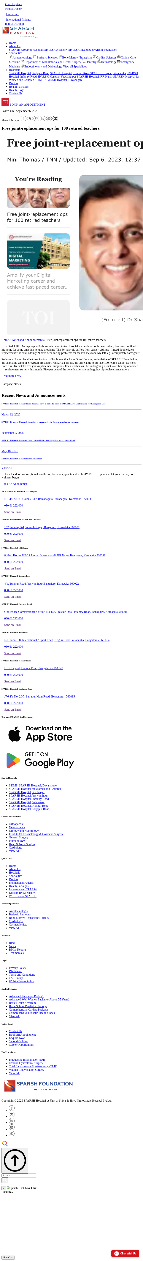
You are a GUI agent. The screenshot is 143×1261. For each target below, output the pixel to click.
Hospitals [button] (14, 69)
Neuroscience (17, 827)
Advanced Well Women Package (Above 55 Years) (39, 999)
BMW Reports (17, 949)
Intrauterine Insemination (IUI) (27, 1059)
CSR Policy (16, 978)
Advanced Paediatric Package (26, 996)
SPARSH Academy (56, 49)
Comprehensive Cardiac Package (28, 1009)
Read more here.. (11, 375)
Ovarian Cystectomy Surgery (26, 1063)
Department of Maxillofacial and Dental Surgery (52, 62)
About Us (14, 869)
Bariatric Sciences (47, 57)
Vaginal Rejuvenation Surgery (26, 1069)
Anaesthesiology (22, 57)
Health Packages (18, 86)
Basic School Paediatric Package (28, 1006)
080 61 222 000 (13, 505)
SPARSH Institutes (79, 49)
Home (12, 42)
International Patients (21, 882)
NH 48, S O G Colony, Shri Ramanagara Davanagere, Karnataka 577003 (47, 499)
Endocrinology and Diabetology (43, 66)
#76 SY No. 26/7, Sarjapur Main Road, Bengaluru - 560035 (39, 696)
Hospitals (14, 872)
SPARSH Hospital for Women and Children (35, 788)
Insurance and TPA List (23, 889)
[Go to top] (14, 1161)
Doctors (13, 83)
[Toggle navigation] (36, 37)
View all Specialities (75, 66)
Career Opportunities (21, 1044)
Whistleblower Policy (21, 981)
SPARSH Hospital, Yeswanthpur (56, 76)
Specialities (15, 875)
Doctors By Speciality (22, 892)
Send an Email (12, 512)
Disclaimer (15, 971)
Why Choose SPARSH (22, 896)
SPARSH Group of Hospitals (26, 49)
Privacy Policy (17, 967)
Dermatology (108, 62)
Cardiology (15, 847)
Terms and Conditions (22, 974)
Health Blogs (16, 90)
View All (6, 467)
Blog (12, 942)
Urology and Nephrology (24, 830)
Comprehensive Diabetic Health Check (32, 1012)
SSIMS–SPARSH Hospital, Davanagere (58, 79)
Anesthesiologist (18, 911)
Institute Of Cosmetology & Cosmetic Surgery (36, 834)
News (12, 946)
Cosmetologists (18, 924)
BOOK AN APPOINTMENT (27, 104)
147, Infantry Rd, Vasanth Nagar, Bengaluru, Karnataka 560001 (42, 527)
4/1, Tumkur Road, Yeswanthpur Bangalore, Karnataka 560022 (41, 583)
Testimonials (16, 952)
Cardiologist (16, 921)
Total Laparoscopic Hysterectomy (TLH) (33, 1066)
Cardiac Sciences (106, 57)
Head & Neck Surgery (22, 844)
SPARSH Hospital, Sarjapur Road (29, 73)
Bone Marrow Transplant (77, 57)
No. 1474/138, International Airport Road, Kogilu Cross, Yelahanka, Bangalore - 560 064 (56, 640)
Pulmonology (17, 840)
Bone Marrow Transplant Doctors (29, 917)
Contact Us (15, 93)
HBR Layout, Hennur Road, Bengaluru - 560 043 (33, 668)
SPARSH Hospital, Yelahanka (108, 73)
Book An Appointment (14, 483)
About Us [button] (14, 46)
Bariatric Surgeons (20, 914)
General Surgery (18, 837)
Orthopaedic (16, 824)
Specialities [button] (15, 53)
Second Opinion (18, 1041)
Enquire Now (17, 1038)
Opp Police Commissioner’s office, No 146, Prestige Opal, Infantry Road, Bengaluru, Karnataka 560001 (65, 611)
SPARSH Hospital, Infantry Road (29, 798)
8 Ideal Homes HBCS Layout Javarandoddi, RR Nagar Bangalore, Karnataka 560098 (54, 555)
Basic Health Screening (22, 1002)
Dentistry (91, 62)
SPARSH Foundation (104, 49)
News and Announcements (28, 339)
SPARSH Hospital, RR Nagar (94, 76)
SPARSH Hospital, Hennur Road (70, 73)
